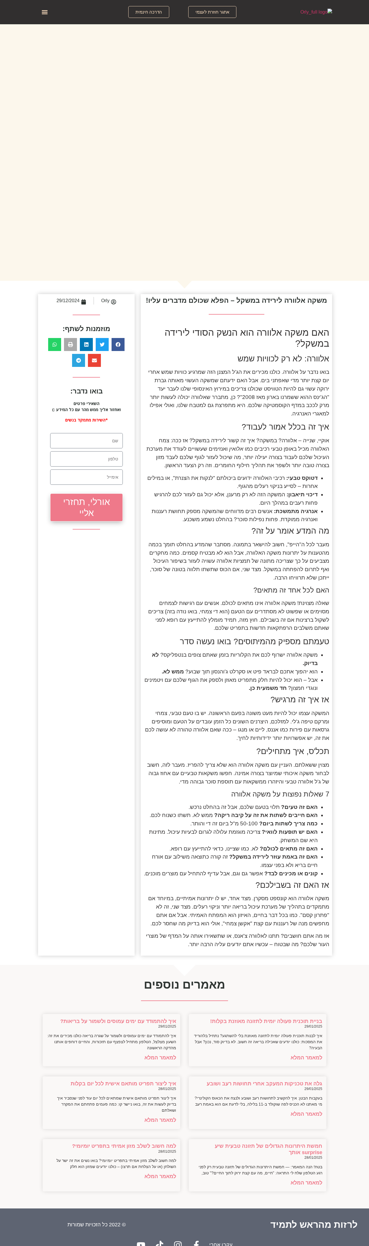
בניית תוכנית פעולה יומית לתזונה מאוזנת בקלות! (266, 1021)
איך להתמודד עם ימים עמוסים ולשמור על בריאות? (118, 1021)
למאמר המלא (306, 1058)
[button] (212, 12)
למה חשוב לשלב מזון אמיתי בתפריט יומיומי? (124, 1146)
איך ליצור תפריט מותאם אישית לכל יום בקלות (123, 1084)
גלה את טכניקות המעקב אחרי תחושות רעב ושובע (264, 1084)
